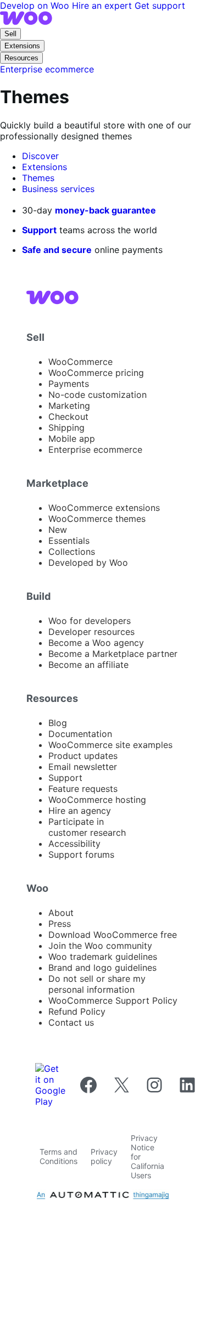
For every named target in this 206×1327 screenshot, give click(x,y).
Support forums (81, 854)
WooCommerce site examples (110, 744)
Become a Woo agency (96, 642)
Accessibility (74, 843)
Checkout (68, 416)
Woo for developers (89, 620)
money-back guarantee (105, 210)
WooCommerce (80, 361)
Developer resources (91, 631)
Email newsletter (82, 766)
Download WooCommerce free (112, 934)
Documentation (80, 733)
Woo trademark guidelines (102, 956)
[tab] (40, 155)
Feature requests (83, 788)
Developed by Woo (88, 562)
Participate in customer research (87, 827)
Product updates (83, 755)
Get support (160, 5)
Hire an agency (79, 810)
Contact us (71, 1022)
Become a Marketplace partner (112, 653)
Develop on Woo (36, 5)
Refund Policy (76, 1011)
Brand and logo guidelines (102, 967)
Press (59, 923)
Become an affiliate (88, 664)
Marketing (69, 405)
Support (39, 229)
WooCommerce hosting (97, 799)
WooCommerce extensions (104, 507)
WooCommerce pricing (96, 372)
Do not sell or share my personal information (97, 984)
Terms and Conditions (58, 1156)
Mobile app (71, 438)
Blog (57, 722)
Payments (68, 383)
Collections (71, 551)
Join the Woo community (100, 945)
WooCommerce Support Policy (112, 1000)
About (61, 912)
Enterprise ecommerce (95, 449)
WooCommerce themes (97, 518)
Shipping (66, 427)
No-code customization (97, 394)
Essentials (69, 540)
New (57, 529)
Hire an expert (103, 5)
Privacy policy (104, 1156)
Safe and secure (57, 249)
